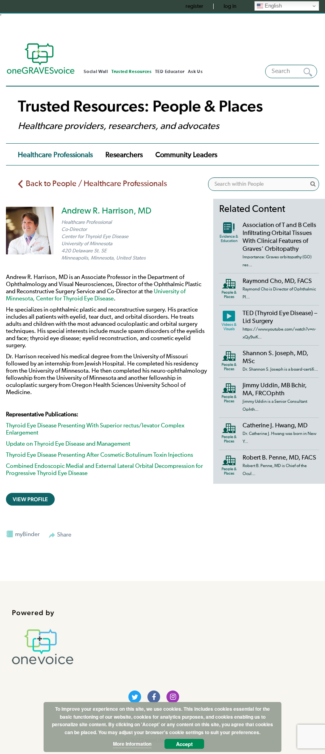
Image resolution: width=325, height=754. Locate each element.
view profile (30, 499)
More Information (132, 743)
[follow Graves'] (134, 697)
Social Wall (96, 71)
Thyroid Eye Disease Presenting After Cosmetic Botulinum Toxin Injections (99, 455)
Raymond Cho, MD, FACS (277, 281)
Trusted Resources (131, 71)
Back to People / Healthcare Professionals (96, 184)
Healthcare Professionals (55, 155)
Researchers (124, 155)
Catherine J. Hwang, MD (275, 426)
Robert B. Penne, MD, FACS (279, 458)
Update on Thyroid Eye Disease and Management (68, 444)
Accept (184, 744)
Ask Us (195, 71)
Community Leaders (186, 155)
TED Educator (170, 71)
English (272, 6)
